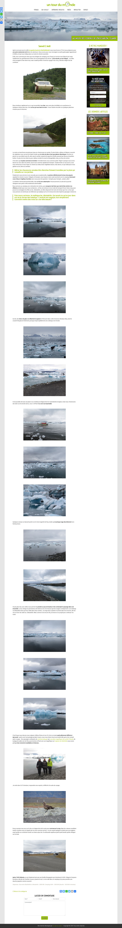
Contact (85, 10)
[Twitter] (1, 17)
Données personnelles (100, 101)
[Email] (1, 19)
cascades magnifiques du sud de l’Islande (61, 739)
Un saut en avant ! (57, 925)
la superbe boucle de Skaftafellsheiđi (39, 50)
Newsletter (77, 10)
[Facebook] (1, 8)
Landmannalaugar (42, 739)
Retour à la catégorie (20, 891)
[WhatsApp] (1, 14)
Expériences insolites (58, 10)
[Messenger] (1, 11)
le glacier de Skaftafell (60, 741)
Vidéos (69, 10)
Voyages (36, 10)
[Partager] (1, 22)
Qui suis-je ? (45, 10)
